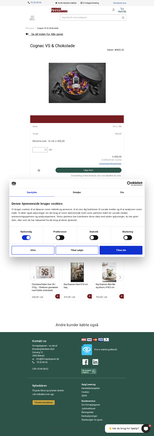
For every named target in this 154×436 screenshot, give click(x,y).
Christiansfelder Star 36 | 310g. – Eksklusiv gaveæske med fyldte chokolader (45, 287)
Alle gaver (30, 28)
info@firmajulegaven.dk (47, 359)
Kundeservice (119, 3)
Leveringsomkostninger (110, 163)
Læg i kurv (88, 170)
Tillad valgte (77, 250)
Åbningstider (88, 412)
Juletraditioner (88, 408)
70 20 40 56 (35, 2)
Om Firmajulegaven (91, 405)
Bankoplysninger (89, 416)
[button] (123, 17)
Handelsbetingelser (91, 388)
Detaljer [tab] (77, 192)
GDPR (84, 396)
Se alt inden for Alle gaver (45, 34)
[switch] (60, 237)
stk (50, 149)
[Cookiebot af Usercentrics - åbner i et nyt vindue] (129, 183)
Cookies (85, 392)
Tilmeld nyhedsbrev (43, 402)
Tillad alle (121, 250)
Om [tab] (122, 192)
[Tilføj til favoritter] (39, 170)
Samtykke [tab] (32, 192)
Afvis (33, 250)
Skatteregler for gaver (92, 420)
